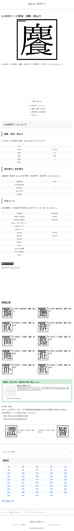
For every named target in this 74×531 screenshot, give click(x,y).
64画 (51, 495)
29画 (51, 482)
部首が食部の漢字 (8, 263)
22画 (22, 479)
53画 (37, 495)
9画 (51, 470)
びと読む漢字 (16, 267)
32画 (22, 486)
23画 (37, 479)
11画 (8, 473)
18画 (37, 476)
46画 (65, 492)
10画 (65, 470)
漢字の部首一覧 (8, 501)
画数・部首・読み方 (38, 109)
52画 (22, 495)
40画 (65, 489)
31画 (8, 486)
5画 (65, 466)
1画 (9, 466)
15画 (65, 473)
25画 (65, 479)
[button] (70, 452)
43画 (22, 492)
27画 (22, 482)
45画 (51, 492)
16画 (8, 476)
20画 (65, 476)
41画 (8, 492)
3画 (37, 466)
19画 (51, 476)
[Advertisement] (37, 81)
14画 (51, 473)
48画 (8, 495)
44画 (37, 492)
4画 (51, 466)
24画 (51, 479)
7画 (23, 470)
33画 (37, 486)
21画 (8, 479)
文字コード (35, 115)
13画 (37, 473)
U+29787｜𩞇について (37, 106)
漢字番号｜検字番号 (38, 112)
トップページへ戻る (19, 525)
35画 (65, 486)
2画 (23, 466)
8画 (37, 470)
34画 (51, 486)
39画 (51, 489)
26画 (8, 482)
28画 (37, 482)
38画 (37, 489)
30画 (65, 482)
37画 (22, 489)
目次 (34, 101)
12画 (22, 473)
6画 (9, 470)
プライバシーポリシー (55, 525)
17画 (22, 476)
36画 (8, 489)
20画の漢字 (7, 267)
